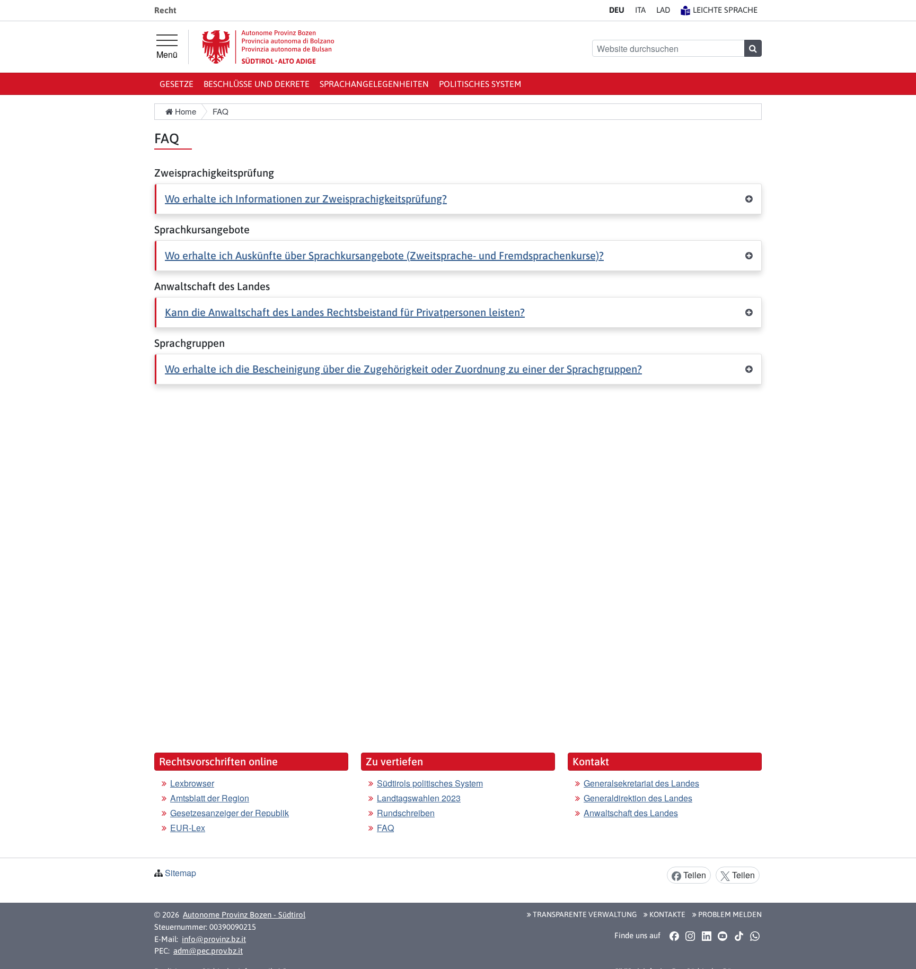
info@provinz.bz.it (214, 939)
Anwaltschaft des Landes (631, 813)
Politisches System (480, 84)
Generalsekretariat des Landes (641, 783)
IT (640, 9)
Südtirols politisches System (430, 783)
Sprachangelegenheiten (374, 84)
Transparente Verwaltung (584, 914)
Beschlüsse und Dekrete (257, 84)
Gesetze (176, 84)
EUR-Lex (187, 828)
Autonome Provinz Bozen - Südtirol (244, 914)
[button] (458, 199)
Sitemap (180, 873)
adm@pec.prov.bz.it (208, 950)
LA (663, 9)
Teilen (693, 875)
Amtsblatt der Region (209, 798)
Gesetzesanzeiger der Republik (229, 813)
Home (184, 111)
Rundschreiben (406, 813)
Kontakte (666, 914)
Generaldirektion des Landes (638, 798)
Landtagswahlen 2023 (419, 798)
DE (616, 9)
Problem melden (729, 914)
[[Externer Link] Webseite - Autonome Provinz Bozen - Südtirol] (268, 47)
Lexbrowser (192, 783)
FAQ (385, 828)
